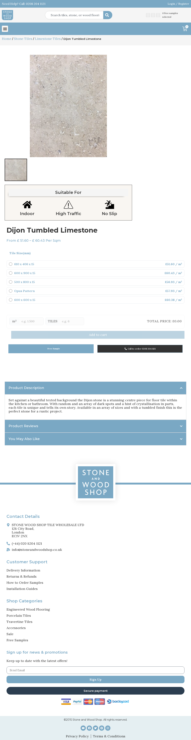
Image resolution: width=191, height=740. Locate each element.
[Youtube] (83, 728)
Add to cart (98, 335)
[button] (5, 29)
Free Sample (53, 348)
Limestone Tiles (48, 38)
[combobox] (74, 15)
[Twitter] (95, 728)
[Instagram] (107, 728)
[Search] (107, 15)
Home (6, 38)
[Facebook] (89, 728)
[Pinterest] (101, 728)
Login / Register (178, 3)
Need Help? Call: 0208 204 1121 (24, 4)
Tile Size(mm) (20, 253)
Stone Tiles (23, 38)
